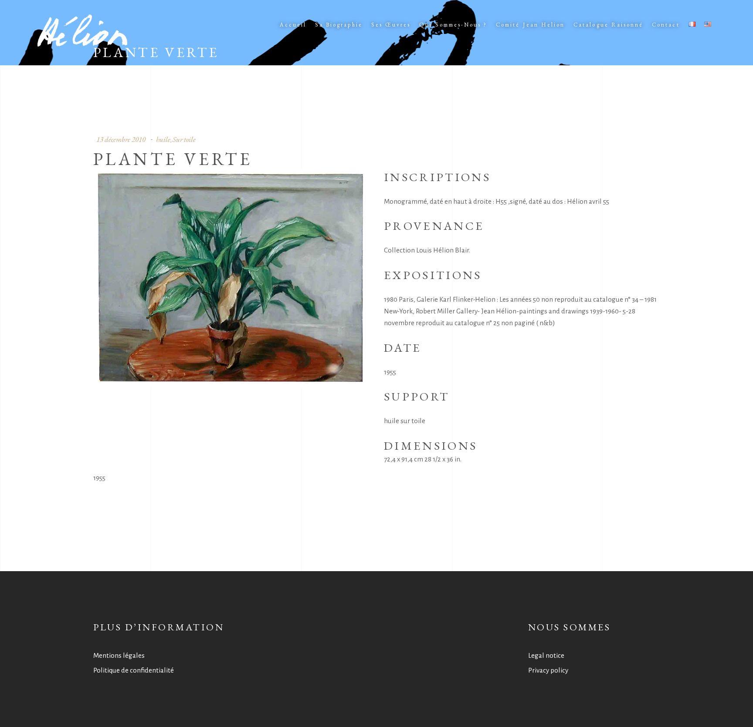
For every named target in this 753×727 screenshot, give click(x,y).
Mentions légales (119, 655)
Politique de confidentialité (133, 670)
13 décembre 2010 (121, 139)
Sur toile (184, 139)
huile (163, 139)
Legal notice (546, 655)
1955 (99, 477)
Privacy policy (548, 670)
